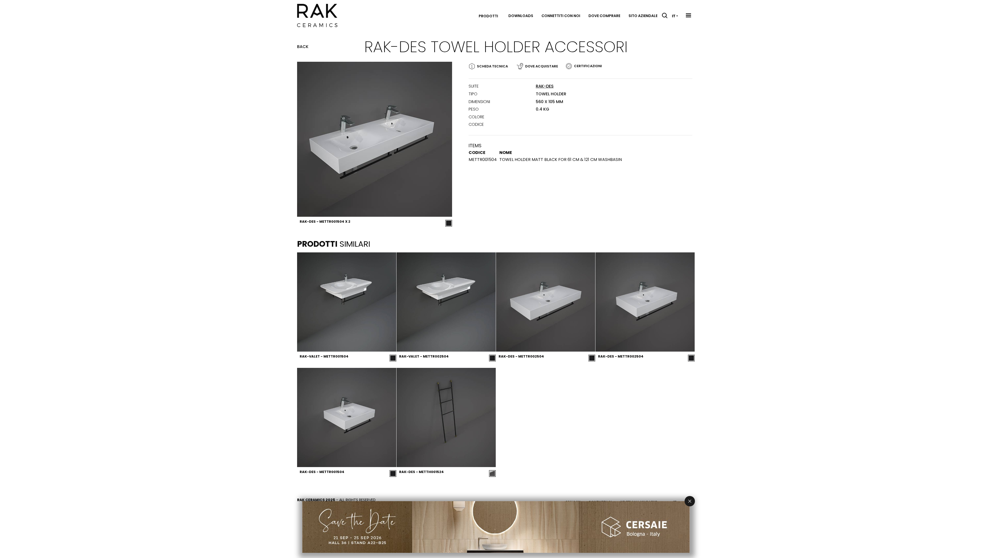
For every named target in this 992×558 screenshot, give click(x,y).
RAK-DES (545, 86)
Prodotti (488, 16)
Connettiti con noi (560, 15)
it (674, 16)
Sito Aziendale (643, 15)
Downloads (520, 15)
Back (302, 47)
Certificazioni (588, 66)
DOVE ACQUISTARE (541, 66)
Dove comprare (604, 15)
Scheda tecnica (492, 66)
